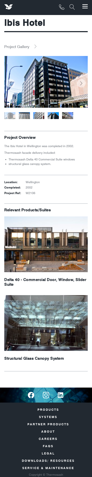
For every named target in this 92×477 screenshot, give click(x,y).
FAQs (48, 446)
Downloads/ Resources (48, 461)
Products (48, 410)
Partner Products (48, 424)
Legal (48, 453)
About (48, 431)
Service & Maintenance (48, 468)
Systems (48, 417)
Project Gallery (16, 46)
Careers (48, 439)
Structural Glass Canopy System (34, 358)
